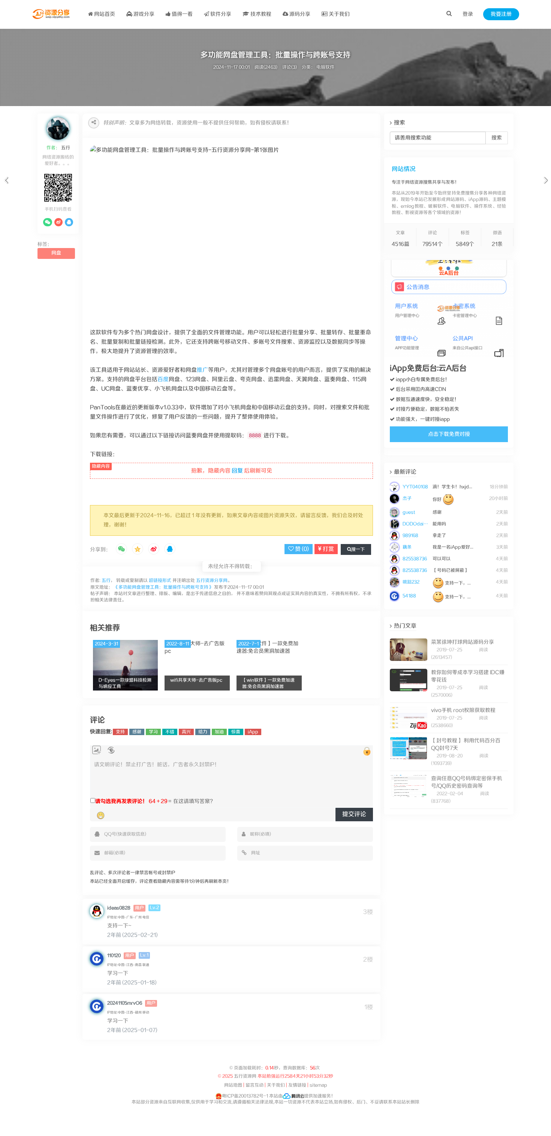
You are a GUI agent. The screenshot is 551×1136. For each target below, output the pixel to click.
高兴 (186, 731)
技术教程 (260, 14)
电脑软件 (325, 67)
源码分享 (299, 14)
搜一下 (358, 549)
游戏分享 (143, 14)
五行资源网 (245, 1076)
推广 (202, 370)
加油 (219, 731)
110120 (114, 955)
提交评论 (354, 814)
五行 (65, 147)
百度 (163, 379)
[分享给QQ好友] (169, 550)
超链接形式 (160, 580)
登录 (468, 14)
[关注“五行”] (47, 222)
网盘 (56, 253)
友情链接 (297, 1085)
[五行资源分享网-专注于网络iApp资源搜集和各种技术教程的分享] (51, 14)
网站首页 (104, 14)
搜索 (496, 138)
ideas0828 (118, 908)
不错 (169, 731)
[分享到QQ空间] (137, 550)
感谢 (136, 731)
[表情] (100, 815)
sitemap (318, 1085)
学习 (153, 731)
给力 (202, 731)
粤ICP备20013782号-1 (245, 1096)
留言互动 (255, 1085)
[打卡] (111, 750)
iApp (253, 731)
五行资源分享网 (212, 580)
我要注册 (501, 14)
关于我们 (339, 14)
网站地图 (233, 1085)
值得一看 (182, 14)
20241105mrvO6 (124, 1003)
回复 (237, 471)
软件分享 (220, 14)
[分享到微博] (153, 550)
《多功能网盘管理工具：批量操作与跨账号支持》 (163, 587)
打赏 (328, 549)
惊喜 (235, 731)
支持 (120, 731)
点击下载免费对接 (449, 434)
